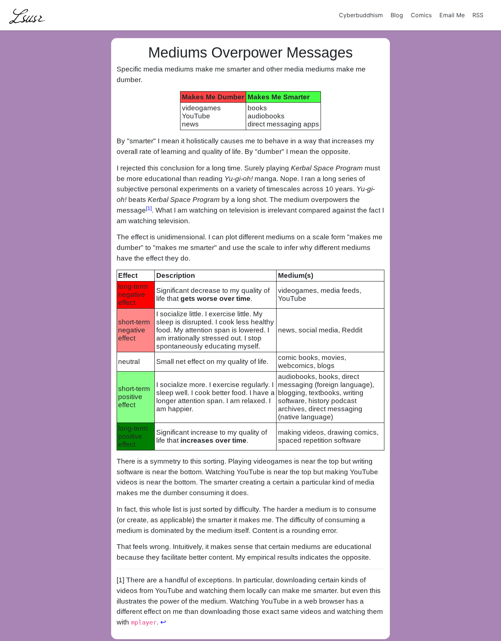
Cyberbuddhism (361, 15)
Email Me (452, 15)
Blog (397, 15)
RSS (477, 15)
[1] (149, 208)
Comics (421, 15)
